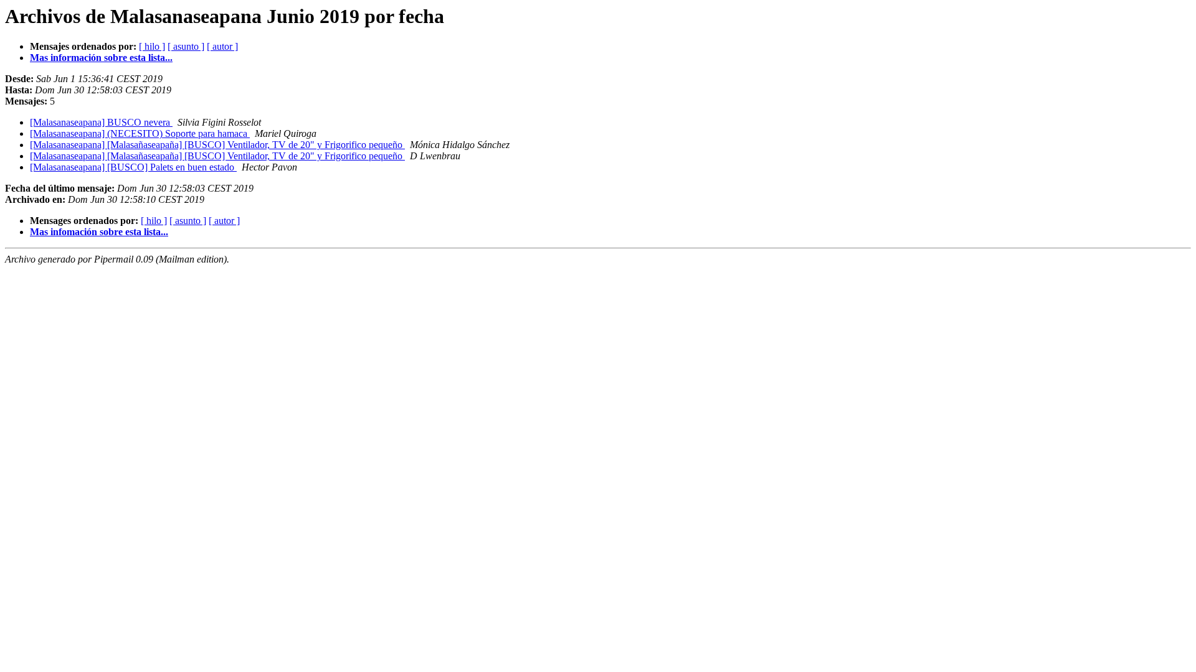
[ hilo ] (152, 46)
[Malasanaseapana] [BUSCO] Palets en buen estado (133, 167)
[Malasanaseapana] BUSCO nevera (101, 122)
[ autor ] (222, 46)
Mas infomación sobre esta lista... (99, 231)
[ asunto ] (186, 46)
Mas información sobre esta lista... (101, 57)
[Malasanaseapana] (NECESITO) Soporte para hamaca (140, 133)
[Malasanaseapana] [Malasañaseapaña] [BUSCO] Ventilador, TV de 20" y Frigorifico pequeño (217, 144)
